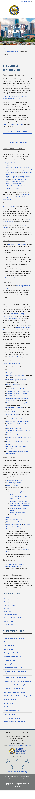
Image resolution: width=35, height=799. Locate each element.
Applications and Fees (10, 605)
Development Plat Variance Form (20, 503)
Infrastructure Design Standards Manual (17, 571)
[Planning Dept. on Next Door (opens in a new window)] (22, 767)
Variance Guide (10, 412)
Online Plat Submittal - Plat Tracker (17, 389)
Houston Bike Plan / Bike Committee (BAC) (17, 681)
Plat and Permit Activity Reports (17, 142)
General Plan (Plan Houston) (13, 656)
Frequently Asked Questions (17, 131)
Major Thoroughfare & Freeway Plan (15, 685)
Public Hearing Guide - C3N (14, 407)
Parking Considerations (13, 428)
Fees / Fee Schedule (12, 384)
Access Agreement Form (17, 513)
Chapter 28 (8, 170)
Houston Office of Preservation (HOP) (16, 677)
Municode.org (7, 152)
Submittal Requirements (13, 483)
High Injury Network (10, 664)
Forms (8, 517)
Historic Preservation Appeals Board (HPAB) (15, 672)
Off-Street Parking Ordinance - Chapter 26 (17, 696)
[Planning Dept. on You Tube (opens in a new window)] (12, 767)
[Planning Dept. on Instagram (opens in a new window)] (27, 761)
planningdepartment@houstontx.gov (19, 745)
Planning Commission (10, 699)
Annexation (7, 642)
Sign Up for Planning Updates (17, 772)
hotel (30, 170)
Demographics (8, 649)
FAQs (27, 776)
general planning (18, 177)
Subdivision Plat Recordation (17, 244)
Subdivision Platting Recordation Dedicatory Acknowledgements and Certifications (17, 398)
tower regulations (11, 172)
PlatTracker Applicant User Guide (16, 380)
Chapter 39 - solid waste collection (15, 181)
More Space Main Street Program (14, 692)
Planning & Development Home (12, 51)
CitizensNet (22, 779)
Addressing (7, 611)
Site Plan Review (9, 621)
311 (11, 776)
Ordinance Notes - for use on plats (16, 403)
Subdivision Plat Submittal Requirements (18, 391)
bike (7, 179)
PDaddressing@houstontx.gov (12, 318)
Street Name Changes (10, 615)
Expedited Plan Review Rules (14, 519)
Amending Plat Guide (12, 414)
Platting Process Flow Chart (14, 373)
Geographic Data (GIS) (11, 660)
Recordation (7, 608)
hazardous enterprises (20, 170)
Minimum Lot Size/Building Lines (14, 688)
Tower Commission (10, 714)
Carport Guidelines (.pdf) (13, 524)
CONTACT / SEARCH (19, 776)
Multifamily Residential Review (19, 501)
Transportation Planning (12, 718)
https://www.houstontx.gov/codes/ (13, 124)
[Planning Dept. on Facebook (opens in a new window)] (7, 761)
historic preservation (20, 179)
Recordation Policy (10, 278)
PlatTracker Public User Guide (15, 375)
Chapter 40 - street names (13, 184)
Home (7, 776)
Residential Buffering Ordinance (19, 506)
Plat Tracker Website (9, 206)
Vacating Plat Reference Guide (15, 419)
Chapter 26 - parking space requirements (17, 167)
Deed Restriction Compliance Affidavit (17, 421)
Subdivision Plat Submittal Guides (14, 618)
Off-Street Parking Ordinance (15, 522)
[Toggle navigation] (23, 10)
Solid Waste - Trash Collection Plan (17, 435)
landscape (28, 177)
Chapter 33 (8, 177)
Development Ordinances (11, 602)
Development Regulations (12, 599)
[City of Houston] (14, 10)
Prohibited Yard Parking (11, 711)
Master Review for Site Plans (15, 529)
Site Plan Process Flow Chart (15, 480)
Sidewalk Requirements (17, 515)
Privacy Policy (13, 779)
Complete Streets (9, 645)
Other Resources (9, 624)
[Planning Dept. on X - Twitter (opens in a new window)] (17, 761)
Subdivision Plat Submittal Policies (16, 393)
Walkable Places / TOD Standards (14, 722)
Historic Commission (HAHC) (13, 668)
